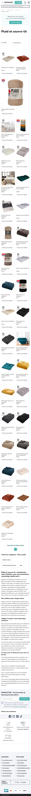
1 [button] (15, 549)
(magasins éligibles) (23, 729)
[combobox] (15, 6)
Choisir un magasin (15, 22)
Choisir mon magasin (7, 73)
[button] (11, 549)
